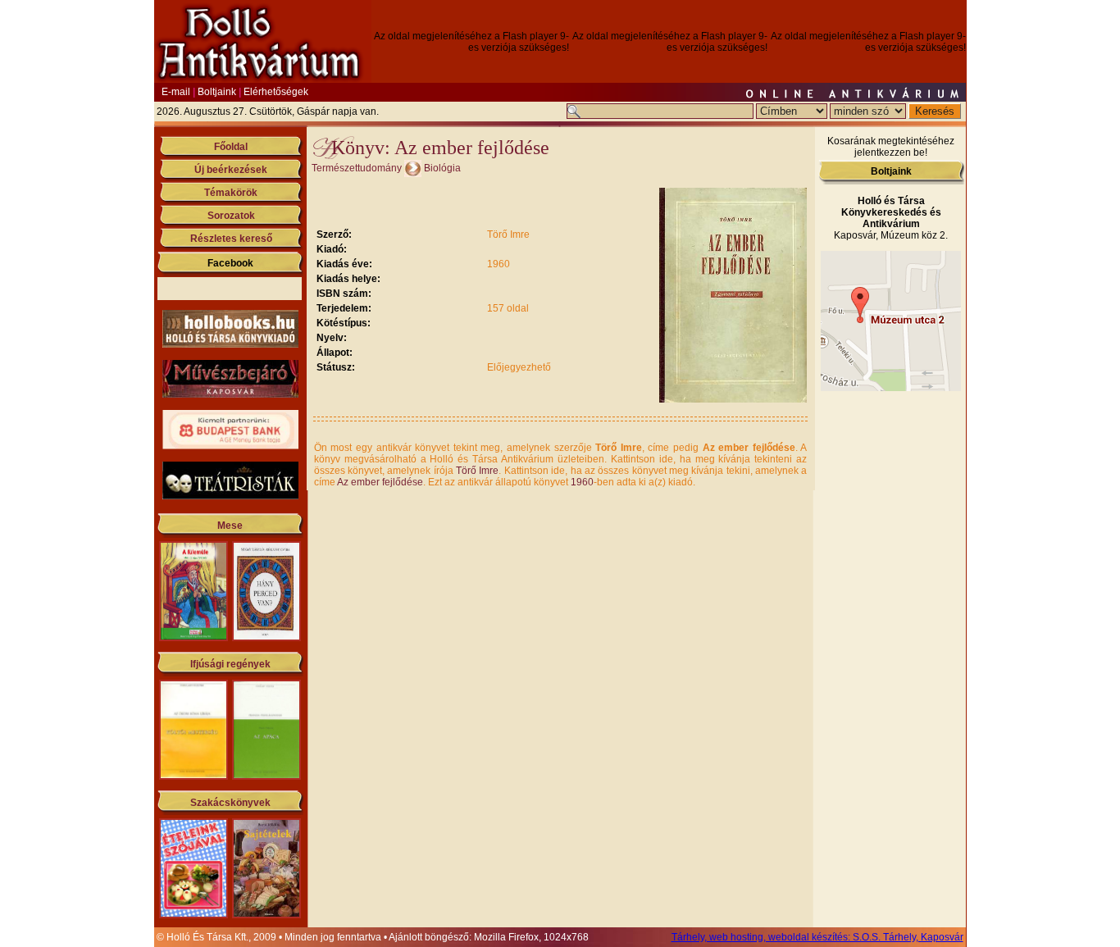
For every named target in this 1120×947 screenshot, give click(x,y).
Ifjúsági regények (230, 664)
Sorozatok (231, 215)
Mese (230, 525)
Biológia (442, 168)
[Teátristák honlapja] (230, 496)
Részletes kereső (231, 238)
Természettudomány (357, 168)
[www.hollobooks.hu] (230, 344)
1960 (582, 482)
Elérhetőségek (276, 92)
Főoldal (231, 147)
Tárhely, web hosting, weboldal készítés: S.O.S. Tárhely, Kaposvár (817, 937)
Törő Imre (477, 470)
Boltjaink (217, 92)
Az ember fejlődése (380, 482)
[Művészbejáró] (230, 394)
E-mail (176, 92)
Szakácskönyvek (230, 802)
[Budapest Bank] (230, 446)
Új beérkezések (230, 169)
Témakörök (230, 192)
